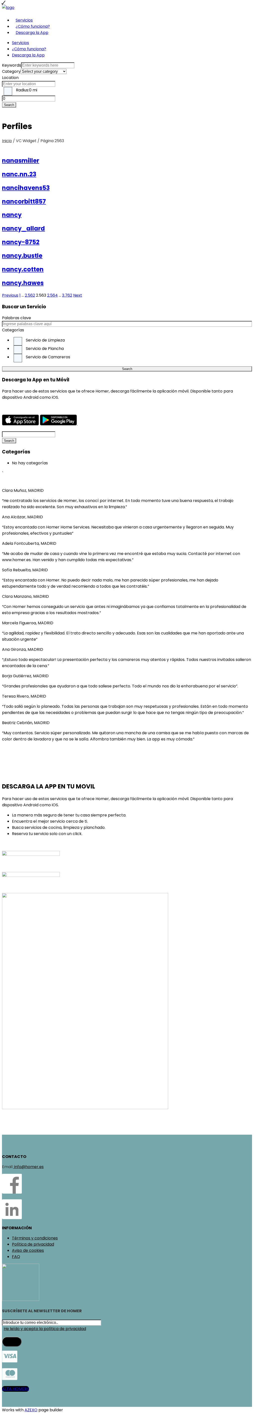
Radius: (26, 90)
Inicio (7, 141)
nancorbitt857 (24, 201)
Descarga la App (32, 32)
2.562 (30, 295)
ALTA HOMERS (15, 1389)
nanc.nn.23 (19, 174)
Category (11, 71)
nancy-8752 (20, 242)
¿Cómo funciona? (33, 26)
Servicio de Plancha (45, 348)
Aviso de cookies (28, 1250)
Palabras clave (16, 318)
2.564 (52, 295)
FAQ (16, 1256)
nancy (12, 215)
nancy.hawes (23, 283)
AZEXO (31, 1410)
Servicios (24, 20)
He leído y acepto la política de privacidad (45, 1329)
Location (10, 77)
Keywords (11, 65)
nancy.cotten (23, 269)
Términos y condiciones (35, 1238)
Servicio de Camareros (48, 357)
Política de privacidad (33, 1244)
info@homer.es (28, 1167)
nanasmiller (20, 161)
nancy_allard (23, 228)
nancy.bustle (22, 256)
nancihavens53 (26, 188)
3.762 (67, 295)
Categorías (13, 330)
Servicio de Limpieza (45, 340)
